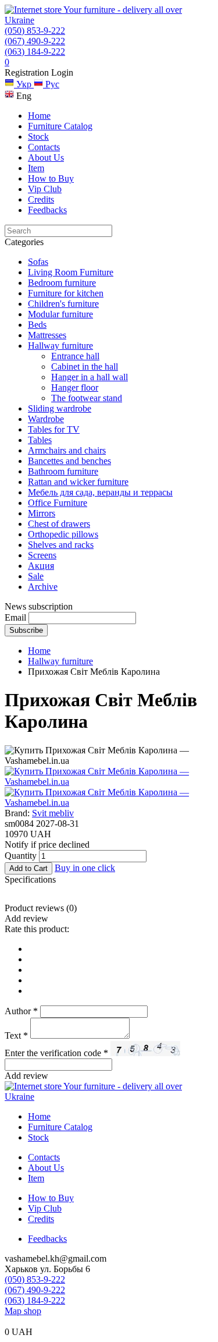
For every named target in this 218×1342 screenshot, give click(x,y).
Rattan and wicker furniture (78, 482)
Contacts (44, 147)
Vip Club (45, 189)
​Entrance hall (75, 356)
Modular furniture (60, 314)
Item (36, 168)
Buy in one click (85, 868)
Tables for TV (54, 429)
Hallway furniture (60, 345)
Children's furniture (63, 304)
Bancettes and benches (69, 461)
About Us (46, 157)
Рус (51, 84)
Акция (41, 566)
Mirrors (41, 513)
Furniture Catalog (60, 126)
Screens (42, 555)
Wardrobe (46, 419)
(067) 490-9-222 (35, 41)
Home (39, 116)
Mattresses (47, 335)
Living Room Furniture (70, 272)
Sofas (38, 262)
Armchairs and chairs (67, 450)
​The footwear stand (86, 398)
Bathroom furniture (63, 471)
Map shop (23, 1311)
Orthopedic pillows (63, 534)
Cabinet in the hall (84, 366)
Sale (36, 576)
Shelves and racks (61, 545)
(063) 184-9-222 (35, 51)
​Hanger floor (74, 387)
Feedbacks (47, 210)
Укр (24, 84)
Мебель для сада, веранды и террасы (100, 492)
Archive (43, 587)
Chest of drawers (59, 524)
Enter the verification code (56, 1053)
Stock (38, 136)
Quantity (21, 856)
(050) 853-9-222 (35, 31)
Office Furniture (57, 503)
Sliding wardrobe (59, 408)
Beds (37, 325)
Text (16, 1035)
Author (21, 1011)
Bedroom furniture (62, 283)
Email (15, 617)
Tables (40, 440)
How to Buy (51, 178)
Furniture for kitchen (65, 293)
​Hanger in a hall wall (89, 377)
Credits (41, 199)
